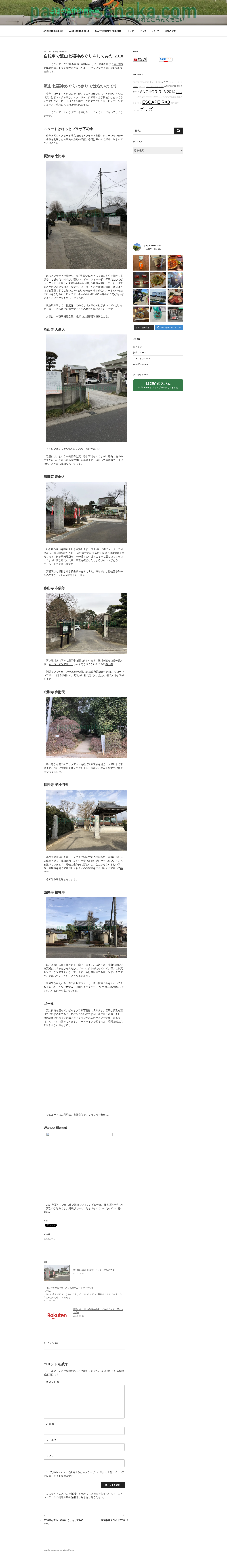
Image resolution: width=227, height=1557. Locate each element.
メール (51, 1440)
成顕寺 (94, 768)
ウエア (142, 87)
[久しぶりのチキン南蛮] (158, 280)
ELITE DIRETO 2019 (141, 82)
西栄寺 (69, 987)
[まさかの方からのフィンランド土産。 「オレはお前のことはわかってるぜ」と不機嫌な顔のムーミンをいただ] (141, 263)
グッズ (143, 31)
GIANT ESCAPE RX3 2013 (108, 31)
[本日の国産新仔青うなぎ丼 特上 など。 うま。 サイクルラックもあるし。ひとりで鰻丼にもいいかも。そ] (175, 263)
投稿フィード (139, 352)
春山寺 (109, 664)
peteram (63, 52)
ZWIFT (135, 87)
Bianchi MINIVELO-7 (156, 97)
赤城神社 (76, 460)
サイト (50, 1456)
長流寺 (69, 305)
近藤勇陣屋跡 (93, 316)
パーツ (155, 31)
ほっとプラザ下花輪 (89, 135)
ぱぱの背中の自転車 (74, 11)
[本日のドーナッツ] (158, 314)
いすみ (148, 87)
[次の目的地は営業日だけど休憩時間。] (175, 280)
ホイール (153, 82)
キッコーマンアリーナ (61, 664)
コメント (52, 1382)
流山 (56, 1343)
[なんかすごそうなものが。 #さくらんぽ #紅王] (141, 280)
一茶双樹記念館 (64, 316)
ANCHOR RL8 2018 (53, 31)
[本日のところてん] (141, 314)
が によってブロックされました (159, 386)
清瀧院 (115, 553)
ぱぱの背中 (170, 31)
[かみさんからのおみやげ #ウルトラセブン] (158, 263)
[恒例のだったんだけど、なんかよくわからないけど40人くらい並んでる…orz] (141, 297)
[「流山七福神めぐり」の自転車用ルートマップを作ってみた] (86, 1292)
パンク (161, 87)
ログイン (137, 347)
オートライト (177, 82)
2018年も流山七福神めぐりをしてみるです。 (95, 1270)
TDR (160, 82)
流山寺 (97, 449)
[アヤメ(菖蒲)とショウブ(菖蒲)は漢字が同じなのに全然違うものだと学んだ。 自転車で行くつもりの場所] (158, 297)
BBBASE (154, 87)
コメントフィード (141, 358)
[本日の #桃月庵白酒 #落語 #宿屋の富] (175, 314)
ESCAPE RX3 (156, 102)
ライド (130, 31)
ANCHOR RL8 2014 (79, 31)
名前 (50, 1424)
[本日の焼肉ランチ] (175, 297)
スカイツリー (142, 97)
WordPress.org (140, 364)
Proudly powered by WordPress (58, 1550)
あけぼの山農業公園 (172, 97)
